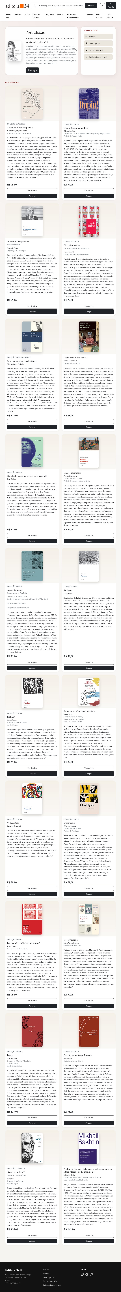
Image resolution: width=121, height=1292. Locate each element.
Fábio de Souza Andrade (15, 375)
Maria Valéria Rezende (71, 954)
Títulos (27, 14)
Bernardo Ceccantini (14, 837)
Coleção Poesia (71, 598)
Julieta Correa (11, 958)
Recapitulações (71, 951)
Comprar (32, 207)
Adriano (67, 601)
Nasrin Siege (68, 726)
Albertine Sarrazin (70, 837)
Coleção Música (14, 483)
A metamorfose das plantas (20, 139)
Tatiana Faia (68, 605)
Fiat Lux (11, 728)
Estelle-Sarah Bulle (70, 372)
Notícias (46, 1285)
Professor (60, 14)
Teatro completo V (16, 1183)
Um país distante (72, 256)
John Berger (68, 1070)
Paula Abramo (12, 731)
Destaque (32, 81)
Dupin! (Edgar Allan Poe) (76, 139)
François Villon (12, 1070)
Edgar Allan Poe (69, 142)
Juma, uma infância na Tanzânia (79, 722)
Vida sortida (13, 834)
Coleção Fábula (71, 135)
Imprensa (50, 14)
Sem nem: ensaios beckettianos (22, 372)
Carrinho (111, 7)
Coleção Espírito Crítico (19, 368)
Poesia (10, 1066)
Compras (89, 14)
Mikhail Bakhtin (69, 1186)
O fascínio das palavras (18, 252)
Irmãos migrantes (72, 484)
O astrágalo (69, 834)
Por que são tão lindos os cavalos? (23, 954)
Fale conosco (99, 16)
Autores (18, 14)
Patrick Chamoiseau (70, 487)
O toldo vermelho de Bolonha (78, 1066)
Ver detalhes (32, 202)
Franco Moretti (69, 263)
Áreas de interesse (36, 16)
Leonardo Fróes (12, 259)
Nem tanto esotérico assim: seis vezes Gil (27, 487)
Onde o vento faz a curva (76, 368)
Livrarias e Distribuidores (73, 16)
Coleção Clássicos (16, 135)
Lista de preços (48, 1289)
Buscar (91, 5)
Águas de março (15, 601)
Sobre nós (8, 16)
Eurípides (10, 1190)
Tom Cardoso (11, 490)
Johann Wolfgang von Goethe (17, 142)
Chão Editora (110, 16)
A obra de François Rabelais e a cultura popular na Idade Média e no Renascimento (88, 1182)
